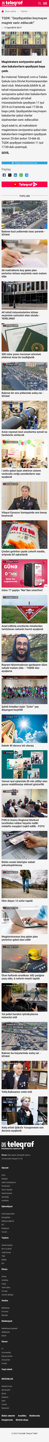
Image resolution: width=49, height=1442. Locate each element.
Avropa (4, 1291)
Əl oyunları (6, 1360)
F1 (3, 1349)
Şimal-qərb (6, 1390)
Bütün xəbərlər (8, 1416)
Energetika (6, 1217)
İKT (3, 1225)
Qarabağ (5, 1197)
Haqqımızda (7, 1420)
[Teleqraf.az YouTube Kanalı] (24, 184)
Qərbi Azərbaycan (9, 1182)
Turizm (4, 1232)
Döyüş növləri (7, 1356)
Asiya (4, 1284)
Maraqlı (5, 1315)
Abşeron (5, 1397)
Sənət (4, 1336)
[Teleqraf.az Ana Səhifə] (12, 3)
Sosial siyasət (7, 1245)
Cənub (4, 1404)
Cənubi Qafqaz (7, 1295)
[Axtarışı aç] (39, 3)
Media (4, 1260)
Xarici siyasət (7, 1190)
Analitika (5, 1200)
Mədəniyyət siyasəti (9, 1328)
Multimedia (34, 1416)
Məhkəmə (5, 1308)
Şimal (4, 1393)
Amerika (5, 1280)
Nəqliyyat (5, 1228)
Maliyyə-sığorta (8, 1221)
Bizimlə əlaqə (22, 1420)
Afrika (4, 1276)
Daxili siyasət (7, 1193)
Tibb (3, 1256)
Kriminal (5, 1311)
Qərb (3, 1401)
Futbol (4, 1363)
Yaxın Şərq (6, 1287)
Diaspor (5, 1179)
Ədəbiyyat (6, 1332)
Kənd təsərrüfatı (8, 1214)
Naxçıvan (5, 1408)
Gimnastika (6, 1352)
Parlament (6, 1186)
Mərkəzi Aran (7, 1386)
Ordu (3, 1175)
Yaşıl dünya (6, 1252)
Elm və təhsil (6, 1249)
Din (3, 1263)
